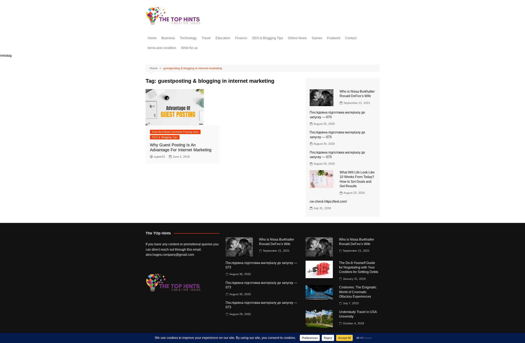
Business (168, 38)
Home (152, 38)
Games (317, 38)
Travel (206, 38)
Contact (350, 38)
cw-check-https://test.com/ (328, 201)
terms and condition (162, 48)
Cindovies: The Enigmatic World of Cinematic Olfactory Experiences (358, 292)
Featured (333, 38)
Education (223, 38)
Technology (188, 38)
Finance (241, 38)
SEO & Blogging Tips (267, 38)
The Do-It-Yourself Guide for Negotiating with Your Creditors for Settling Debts (358, 267)
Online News (297, 38)
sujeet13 (159, 156)
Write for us (189, 48)
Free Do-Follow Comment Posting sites (175, 131)
